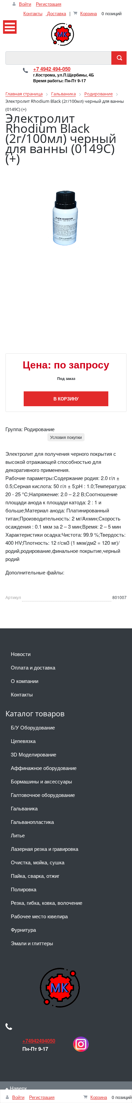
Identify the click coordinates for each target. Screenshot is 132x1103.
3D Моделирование (33, 754)
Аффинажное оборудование (43, 767)
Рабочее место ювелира (39, 916)
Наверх (17, 1088)
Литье (18, 835)
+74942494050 (38, 1040)
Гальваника (24, 808)
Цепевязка (23, 740)
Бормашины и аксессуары (41, 781)
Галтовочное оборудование (43, 794)
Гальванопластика (32, 821)
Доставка (56, 13)
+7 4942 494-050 (51, 68)
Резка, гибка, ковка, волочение (46, 902)
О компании (24, 680)
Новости (20, 653)
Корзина (88, 13)
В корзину (66, 398)
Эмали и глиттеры (32, 943)
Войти (25, 4)
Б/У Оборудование (33, 727)
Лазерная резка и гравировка (44, 848)
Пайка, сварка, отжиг (35, 875)
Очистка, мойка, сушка (37, 862)
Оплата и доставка (33, 667)
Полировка (23, 889)
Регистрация (48, 4)
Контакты (32, 13)
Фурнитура (23, 929)
